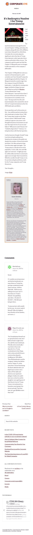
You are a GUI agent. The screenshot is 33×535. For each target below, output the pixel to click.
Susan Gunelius (16, 196)
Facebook (22, 238)
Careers (7, 478)
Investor (7, 484)
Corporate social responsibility (13, 481)
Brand (6, 475)
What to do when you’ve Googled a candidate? (7, 408)
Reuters (22, 89)
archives (17, 468)
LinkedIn (9, 240)
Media (6, 487)
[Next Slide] (29, 510)
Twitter (18, 238)
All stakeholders (9, 472)
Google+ (14, 240)
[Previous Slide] (4, 510)
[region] (16, 524)
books (21, 204)
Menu (16, 8)
